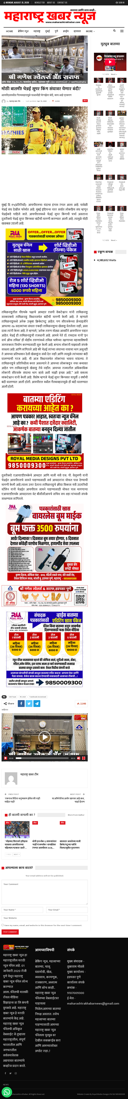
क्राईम (66, 31)
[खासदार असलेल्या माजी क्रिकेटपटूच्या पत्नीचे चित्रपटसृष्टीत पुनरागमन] (72, 829)
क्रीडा (85, 100)
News (6, 1084)
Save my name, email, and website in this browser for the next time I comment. (43, 925)
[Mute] (78, 758)
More (89, 31)
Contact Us (62, 2)
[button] (44, 737)
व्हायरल (77, 31)
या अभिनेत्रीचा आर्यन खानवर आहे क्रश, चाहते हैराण (68, 800)
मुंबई (47, 31)
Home (9, 31)
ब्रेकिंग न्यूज (23, 31)
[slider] (42, 758)
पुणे (56, 31)
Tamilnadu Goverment (37, 697)
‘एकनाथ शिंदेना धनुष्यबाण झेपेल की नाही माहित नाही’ (22, 800)
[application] (45, 737)
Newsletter (40, 2)
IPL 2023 (23, 697)
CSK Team (12, 697)
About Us (51, 2)
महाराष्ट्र (37, 31)
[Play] (5, 758)
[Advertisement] (45, 179)
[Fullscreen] (83, 758)
